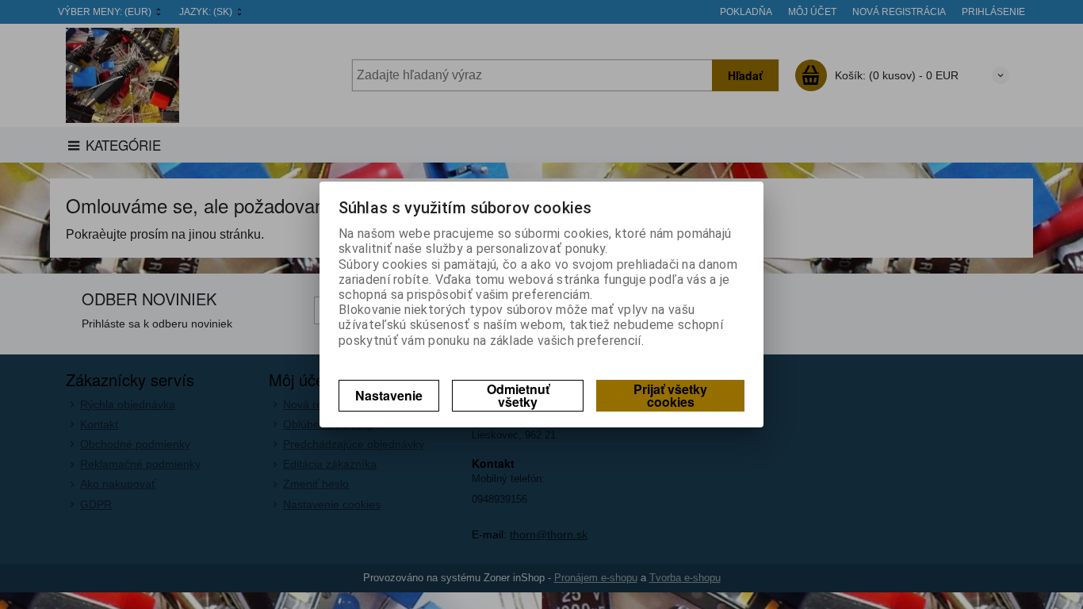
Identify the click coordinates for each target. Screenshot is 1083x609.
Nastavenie (389, 395)
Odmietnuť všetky (518, 395)
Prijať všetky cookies (670, 395)
